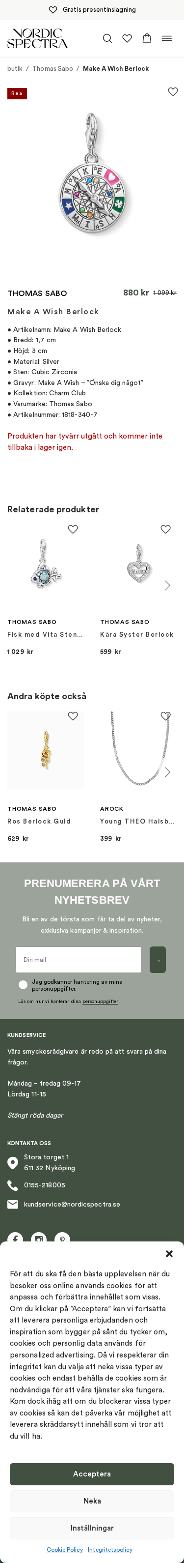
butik (15, 68)
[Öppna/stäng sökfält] (107, 38)
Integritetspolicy (110, 1550)
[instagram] (39, 1240)
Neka (92, 1501)
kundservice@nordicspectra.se (72, 1204)
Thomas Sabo (52, 68)
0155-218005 (44, 1185)
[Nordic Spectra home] (37, 38)
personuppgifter (100, 1001)
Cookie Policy (65, 1550)
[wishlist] (127, 38)
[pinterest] (62, 1240)
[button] (169, 1254)
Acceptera (92, 1474)
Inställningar (92, 1528)
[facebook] (15, 1240)
